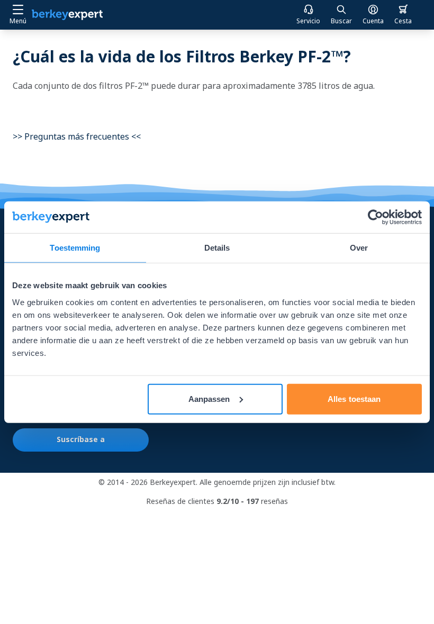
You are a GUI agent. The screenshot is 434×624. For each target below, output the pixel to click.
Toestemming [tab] (75, 247)
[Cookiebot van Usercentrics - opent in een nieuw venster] (375, 217)
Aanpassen (209, 398)
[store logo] (67, 15)
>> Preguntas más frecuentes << (77, 136)
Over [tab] (359, 247)
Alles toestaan (354, 398)
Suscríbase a (81, 439)
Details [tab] (217, 247)
